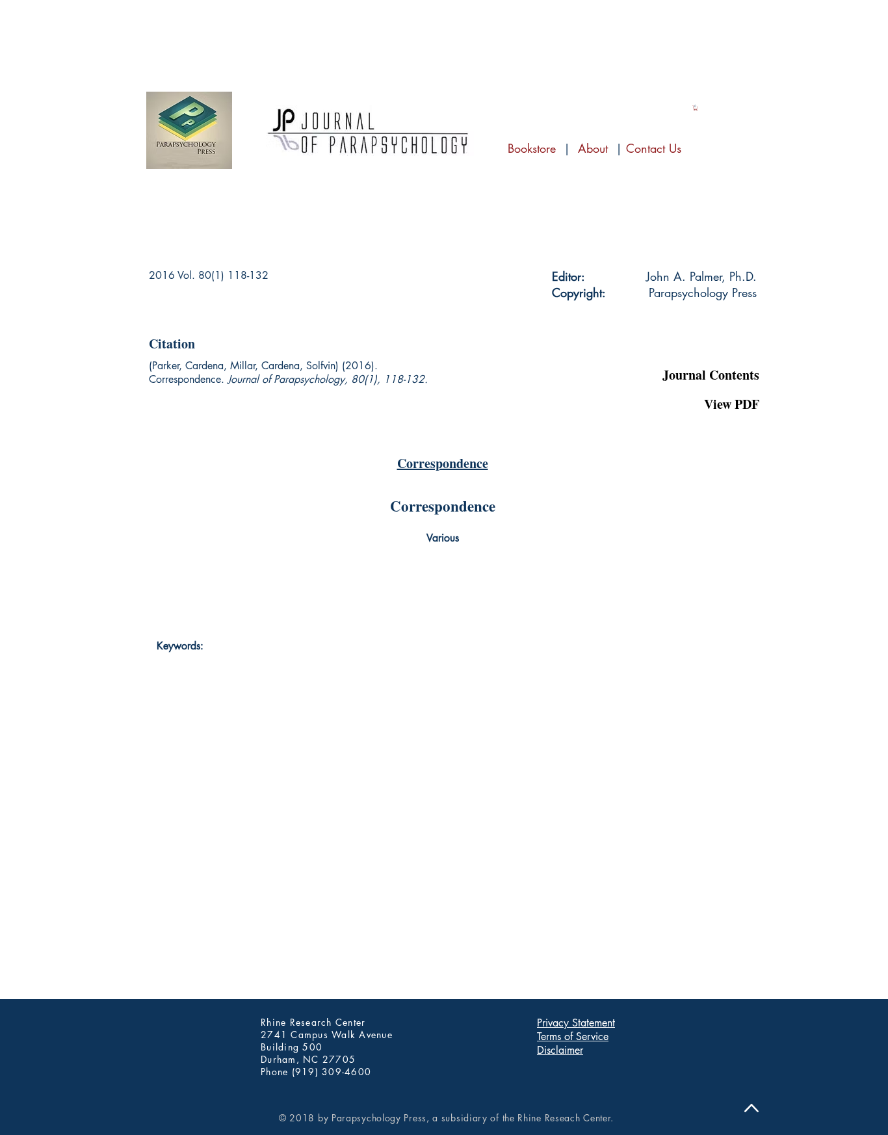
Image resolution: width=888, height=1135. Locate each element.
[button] (694, 341)
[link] (695, 108)
